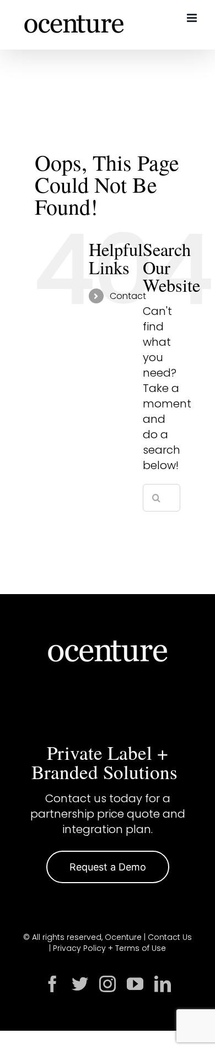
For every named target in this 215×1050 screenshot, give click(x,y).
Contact (128, 296)
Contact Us (170, 937)
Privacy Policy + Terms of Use (109, 948)
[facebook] (52, 984)
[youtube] (135, 984)
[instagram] (107, 984)
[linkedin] (162, 984)
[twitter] (80, 984)
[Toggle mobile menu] (192, 18)
